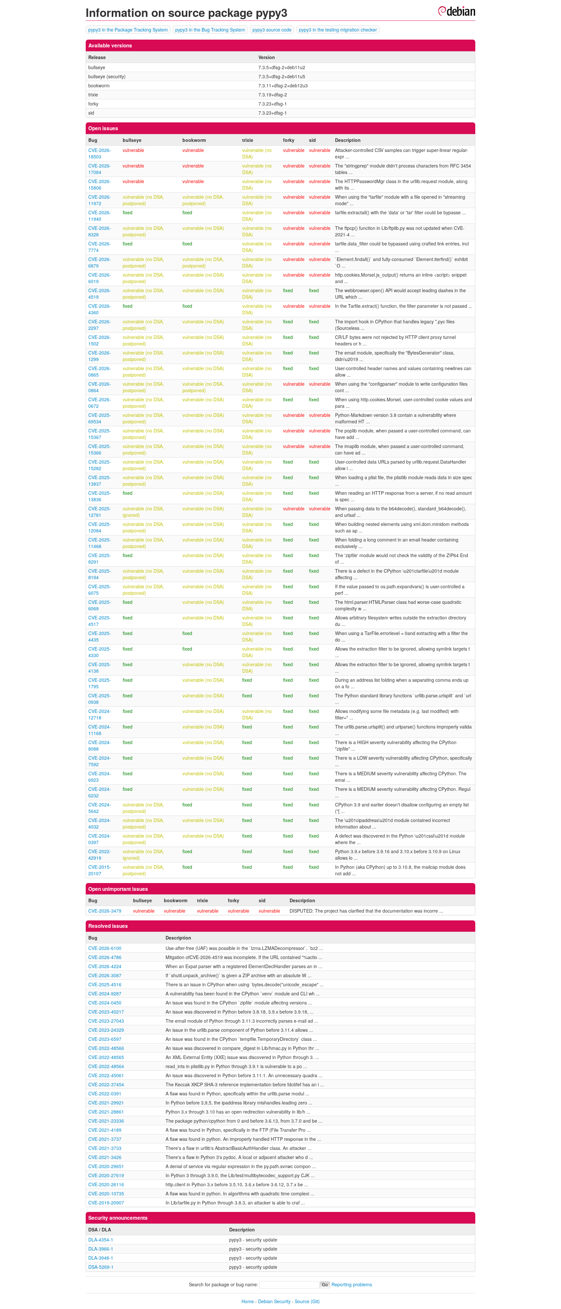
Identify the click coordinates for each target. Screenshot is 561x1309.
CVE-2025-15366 (99, 449)
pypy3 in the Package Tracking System (128, 29)
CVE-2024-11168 (99, 729)
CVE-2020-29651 (106, 1166)
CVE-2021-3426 (104, 1157)
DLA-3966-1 (100, 1248)
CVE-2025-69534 (99, 418)
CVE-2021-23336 (106, 1120)
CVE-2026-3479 (104, 910)
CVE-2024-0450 (104, 1002)
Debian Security (274, 1301)
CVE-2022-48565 (106, 1057)
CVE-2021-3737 (104, 1139)
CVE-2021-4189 (104, 1130)
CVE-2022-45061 (106, 1075)
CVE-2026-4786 (104, 957)
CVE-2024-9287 (104, 993)
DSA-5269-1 (101, 1267)
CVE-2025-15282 (99, 464)
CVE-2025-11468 (99, 542)
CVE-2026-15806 (99, 184)
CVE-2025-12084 (99, 527)
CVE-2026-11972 (99, 199)
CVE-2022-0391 (104, 1093)
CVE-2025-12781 (99, 511)
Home (248, 1301)
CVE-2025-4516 (104, 984)
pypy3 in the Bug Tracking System (210, 29)
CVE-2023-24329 (106, 1030)
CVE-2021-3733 (104, 1148)
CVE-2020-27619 (106, 1175)
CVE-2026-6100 (104, 948)
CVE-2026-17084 (99, 168)
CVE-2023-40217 (106, 1011)
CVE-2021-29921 (106, 1102)
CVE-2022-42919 (99, 854)
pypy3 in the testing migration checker (338, 29)
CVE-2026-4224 (104, 966)
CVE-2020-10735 (106, 1193)
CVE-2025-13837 (99, 480)
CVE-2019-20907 (106, 1202)
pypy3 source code (272, 29)
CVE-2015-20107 (99, 870)
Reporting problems (351, 1284)
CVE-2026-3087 (104, 975)
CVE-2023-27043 (106, 1020)
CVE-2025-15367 (99, 433)
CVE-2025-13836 (99, 496)
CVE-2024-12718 (99, 714)
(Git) (315, 1301)
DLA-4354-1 (100, 1239)
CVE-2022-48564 (106, 1066)
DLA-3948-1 (100, 1257)
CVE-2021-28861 (106, 1111)
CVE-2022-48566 (106, 1048)
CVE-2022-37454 (106, 1084)
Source (302, 1301)
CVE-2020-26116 (106, 1184)
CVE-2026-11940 (99, 215)
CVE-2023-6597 (104, 1039)
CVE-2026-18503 (99, 153)
